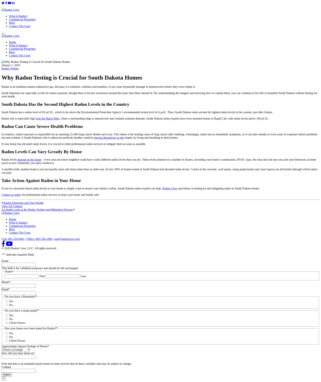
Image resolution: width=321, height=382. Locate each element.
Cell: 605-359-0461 (13, 239)
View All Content (11, 206)
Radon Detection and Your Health (23, 202)
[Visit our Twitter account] (2, 3)
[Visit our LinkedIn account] (13, 3)
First (42, 276)
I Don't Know (17, 322)
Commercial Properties (22, 19)
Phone (5, 282)
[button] (2, 33)
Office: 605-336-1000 (39, 239)
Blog (12, 22)
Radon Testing (10, 68)
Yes (11, 301)
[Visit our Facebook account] (6, 3)
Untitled (6, 367)
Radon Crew (169, 188)
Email (4, 260)
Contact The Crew (20, 26)
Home (12, 42)
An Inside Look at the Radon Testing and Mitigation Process (37, 209)
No (11, 305)
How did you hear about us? (18, 353)
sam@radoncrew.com (67, 239)
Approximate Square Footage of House (25, 346)
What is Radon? (18, 16)
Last (83, 276)
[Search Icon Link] (2, 6)
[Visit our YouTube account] (9, 3)
